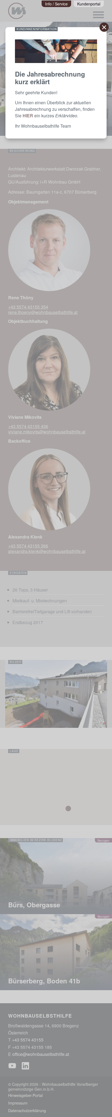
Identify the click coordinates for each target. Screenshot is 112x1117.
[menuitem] (56, 4)
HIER (28, 115)
